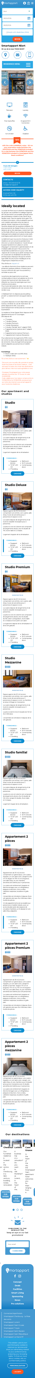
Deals (17, 1285)
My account (24, 3)
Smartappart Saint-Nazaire (14, 1331)
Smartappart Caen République (16, 1334)
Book (17, 39)
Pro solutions (17, 1304)
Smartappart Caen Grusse (14, 1325)
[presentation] (5, 82)
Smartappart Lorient (12, 1322)
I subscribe (17, 1251)
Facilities (17, 1289)
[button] (14, 1210)
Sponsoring (17, 1296)
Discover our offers (6, 1194)
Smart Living (17, 1293)
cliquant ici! (15, 263)
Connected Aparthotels (13, 1313)
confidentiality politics (17, 1361)
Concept (17, 1282)
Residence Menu (12, 63)
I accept (17, 1372)
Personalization (17, 1366)
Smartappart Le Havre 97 (13, 1337)
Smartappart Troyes (11, 1328)
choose (17, 473)
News (17, 1300)
